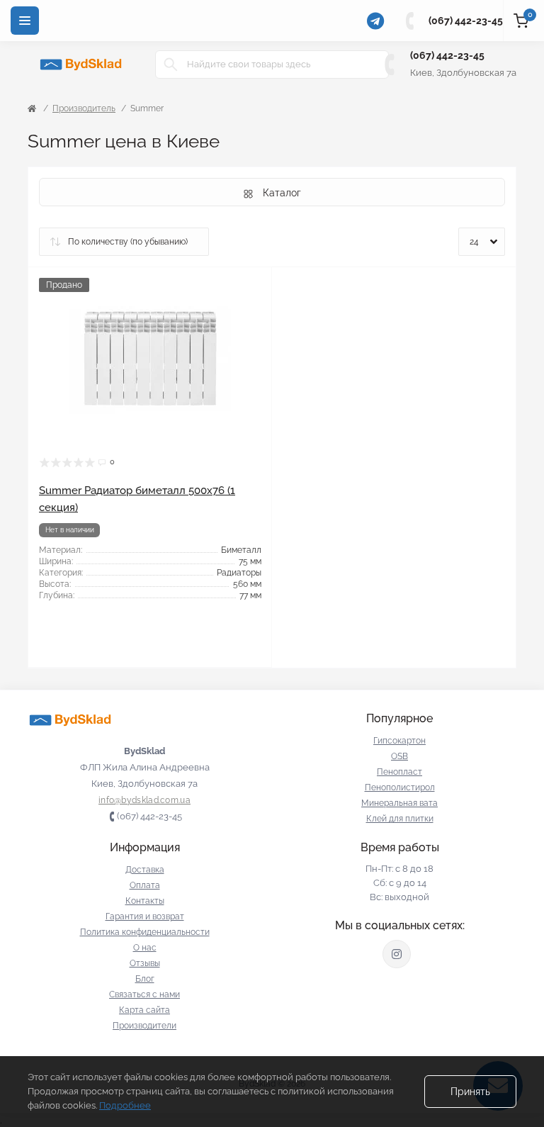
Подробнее (125, 1105)
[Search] (170, 64)
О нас (145, 948)
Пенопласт (399, 772)
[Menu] (25, 20)
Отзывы (145, 963)
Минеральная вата (399, 803)
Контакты (144, 901)
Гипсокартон (399, 741)
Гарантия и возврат (145, 916)
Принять (470, 1091)
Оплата (145, 885)
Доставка (144, 870)
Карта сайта (144, 1010)
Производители (144, 1026)
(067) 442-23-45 (466, 20)
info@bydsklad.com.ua (144, 800)
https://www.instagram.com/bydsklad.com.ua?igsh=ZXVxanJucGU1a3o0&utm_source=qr (396, 954)
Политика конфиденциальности (145, 932)
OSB (399, 756)
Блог (144, 979)
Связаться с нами (144, 994)
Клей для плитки (400, 819)
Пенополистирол (400, 787)
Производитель (83, 108)
